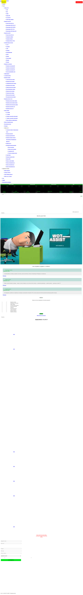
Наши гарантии (7, 170)
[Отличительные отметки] (6, 363)
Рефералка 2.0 (8, 143)
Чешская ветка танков (10, 93)
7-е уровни (8, 114)
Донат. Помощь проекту (8, 174)
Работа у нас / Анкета (8, 176)
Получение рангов (13, 308)
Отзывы (80, 191)
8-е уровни (8, 112)
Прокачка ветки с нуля (8, 98)
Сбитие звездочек (13, 309)
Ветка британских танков (10, 89)
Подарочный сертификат (6, 182)
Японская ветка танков (10, 91)
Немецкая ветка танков (10, 81)
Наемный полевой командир (11, 145)
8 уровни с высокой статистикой (11, 116)
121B (7, 9)
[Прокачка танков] (6, 393)
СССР (7, 44)
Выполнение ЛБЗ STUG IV (11, 25)
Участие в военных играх (12, 153)
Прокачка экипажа (13, 311)
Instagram (50, 590)
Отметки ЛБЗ (32, 184)
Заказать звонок (79, 2)
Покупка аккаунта (13, 310)
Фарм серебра (6, 110)
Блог (3, 178)
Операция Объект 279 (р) (10, 40)
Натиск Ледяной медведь (8, 122)
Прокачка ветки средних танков (11, 102)
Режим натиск (53, 184)
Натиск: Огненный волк (10, 162)
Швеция (7, 60)
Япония (7, 56)
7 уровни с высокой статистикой (11, 118)
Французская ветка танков (11, 87)
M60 (7, 11)
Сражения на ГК (11, 151)
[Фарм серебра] (6, 437)
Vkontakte (38, 191)
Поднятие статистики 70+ (10, 69)
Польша (7, 62)
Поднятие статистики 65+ (10, 67)
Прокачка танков (7, 77)
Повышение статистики (14, 303)
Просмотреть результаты (41, 315)
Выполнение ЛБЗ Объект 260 (11, 31)
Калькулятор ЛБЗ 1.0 (10, 23)
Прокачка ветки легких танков (11, 100)
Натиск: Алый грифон (10, 160)
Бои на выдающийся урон (10, 71)
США (7, 48)
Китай (7, 54)
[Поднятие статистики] (6, 378)
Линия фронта (6, 73)
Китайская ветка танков (10, 85)
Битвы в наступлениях (12, 149)
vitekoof (50, 582)
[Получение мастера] (6, 422)
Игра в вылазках (11, 147)
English (3, 180)
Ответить (4, 285)
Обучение (12, 307)
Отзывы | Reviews (7, 172)
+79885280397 (34, 582)
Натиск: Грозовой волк (10, 164)
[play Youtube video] (41, 241)
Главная (3, 194)
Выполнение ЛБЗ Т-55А (10, 29)
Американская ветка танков (11, 83)
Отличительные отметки (8, 42)
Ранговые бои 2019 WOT (10, 135)
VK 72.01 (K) (8, 17)
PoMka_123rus (65, 582)
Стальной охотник (7, 75)
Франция (7, 50)
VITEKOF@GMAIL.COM (34, 590)
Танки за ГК (6, 7)
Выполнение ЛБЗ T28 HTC (11, 27)
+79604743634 (49, 191)
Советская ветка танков (10, 79)
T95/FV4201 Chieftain (9, 19)
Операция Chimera (9, 38)
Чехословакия (8, 58)
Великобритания (9, 52)
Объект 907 (8, 15)
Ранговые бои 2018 (9, 133)
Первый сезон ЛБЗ (7, 21)
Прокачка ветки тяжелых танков (12, 104)
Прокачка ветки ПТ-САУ (10, 106)
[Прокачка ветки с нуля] (6, 407)
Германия (8, 46)
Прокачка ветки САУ (10, 108)
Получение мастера (13, 306)
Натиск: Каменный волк (10, 166)
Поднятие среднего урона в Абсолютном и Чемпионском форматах (11, 139)
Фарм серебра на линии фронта (11, 120)
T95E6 (7, 13)
